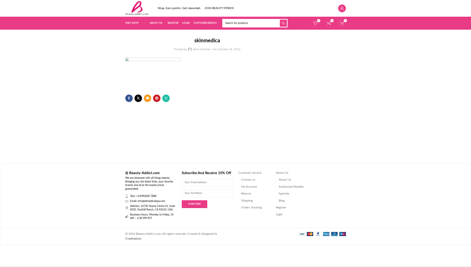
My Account (249, 186)
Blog (281, 200)
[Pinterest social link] (156, 98)
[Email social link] (147, 98)
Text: (133, 196)
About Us (282, 172)
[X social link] (138, 98)
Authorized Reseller (291, 186)
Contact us (248, 179)
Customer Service (249, 172)
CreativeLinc (133, 238)
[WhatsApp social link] (166, 98)
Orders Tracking (251, 207)
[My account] (342, 8)
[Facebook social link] (129, 98)
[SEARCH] (283, 23)
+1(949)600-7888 (146, 196)
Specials (284, 193)
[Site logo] (137, 8)
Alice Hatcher (202, 49)
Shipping (246, 200)
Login (279, 214)
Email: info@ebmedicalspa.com (147, 201)
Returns (246, 193)
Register (281, 207)
